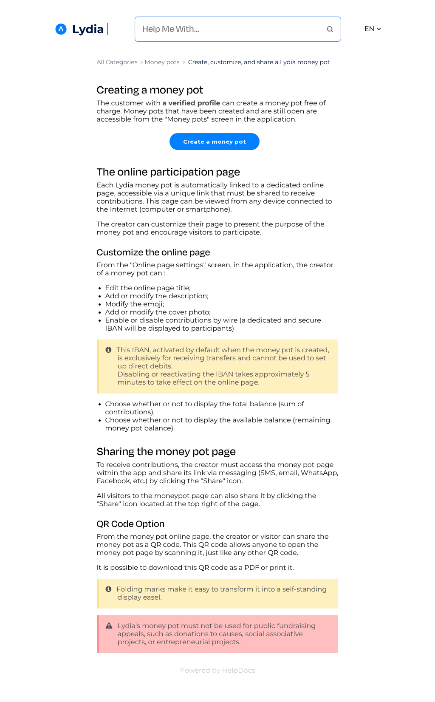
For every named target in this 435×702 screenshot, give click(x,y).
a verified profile (191, 103)
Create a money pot (214, 141)
